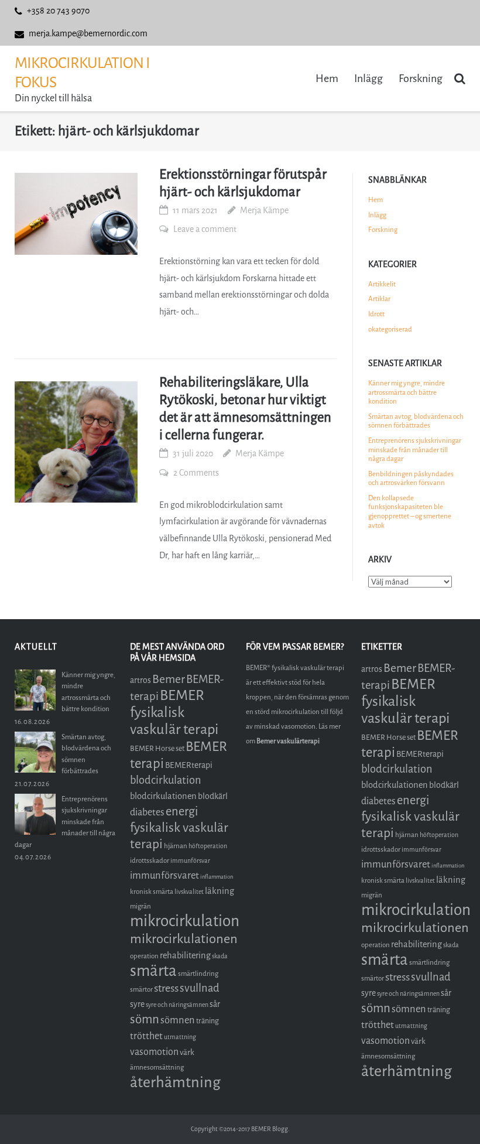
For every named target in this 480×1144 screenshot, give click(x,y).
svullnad (200, 988)
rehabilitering (185, 955)
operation (144, 956)
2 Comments (196, 473)
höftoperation (207, 846)
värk (187, 1052)
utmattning (180, 1037)
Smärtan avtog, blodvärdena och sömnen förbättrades (416, 421)
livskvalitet (189, 891)
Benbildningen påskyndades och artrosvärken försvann (411, 478)
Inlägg (368, 78)
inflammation (216, 876)
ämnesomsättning (157, 1067)
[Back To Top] (451, 1115)
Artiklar (379, 298)
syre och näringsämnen (177, 1004)
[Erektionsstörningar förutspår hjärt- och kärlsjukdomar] (76, 214)
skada (220, 956)
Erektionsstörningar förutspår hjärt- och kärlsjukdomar (243, 183)
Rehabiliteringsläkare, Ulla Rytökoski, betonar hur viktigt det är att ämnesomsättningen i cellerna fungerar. (245, 408)
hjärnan (175, 846)
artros (140, 680)
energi (182, 811)
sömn (144, 1019)
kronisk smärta (151, 891)
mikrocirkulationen (184, 938)
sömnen (177, 1020)
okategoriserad (390, 329)
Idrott (376, 314)
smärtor (141, 989)
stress (166, 988)
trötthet (146, 1036)
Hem (327, 78)
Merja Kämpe (264, 210)
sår (215, 1004)
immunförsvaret (164, 875)
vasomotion (154, 1052)
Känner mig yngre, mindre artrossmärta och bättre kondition (406, 392)
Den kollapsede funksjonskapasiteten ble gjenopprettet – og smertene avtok (409, 511)
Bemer (168, 679)
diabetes (147, 812)
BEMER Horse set (157, 748)
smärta (153, 971)
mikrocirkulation (184, 921)
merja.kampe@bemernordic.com (88, 33)
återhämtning (175, 1082)
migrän (140, 906)
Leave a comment (204, 229)
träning (207, 1021)
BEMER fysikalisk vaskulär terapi (174, 712)
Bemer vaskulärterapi (288, 741)
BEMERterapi (188, 765)
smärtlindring (198, 973)
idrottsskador (149, 860)
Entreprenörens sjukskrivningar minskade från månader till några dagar (414, 449)
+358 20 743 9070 (58, 10)
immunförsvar (190, 860)
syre (137, 1004)
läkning (219, 891)
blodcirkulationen (163, 796)
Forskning (421, 78)
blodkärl (213, 796)
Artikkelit (382, 284)
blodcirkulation (165, 780)
